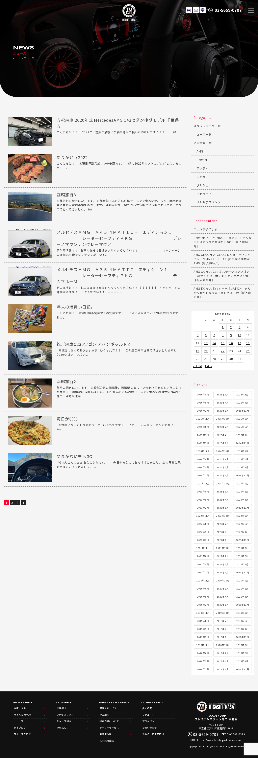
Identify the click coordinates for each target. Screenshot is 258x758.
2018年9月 (242, 645)
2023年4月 (223, 499)
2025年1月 (223, 443)
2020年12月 (242, 572)
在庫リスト (189, 10)
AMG (200, 151)
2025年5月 (203, 435)
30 (231, 359)
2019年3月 (242, 628)
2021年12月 (242, 540)
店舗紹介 (61, 708)
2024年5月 (203, 467)
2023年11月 (203, 483)
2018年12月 (242, 637)
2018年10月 (222, 645)
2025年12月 (242, 410)
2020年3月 (242, 596)
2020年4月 (223, 596)
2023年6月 (242, 491)
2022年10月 (222, 515)
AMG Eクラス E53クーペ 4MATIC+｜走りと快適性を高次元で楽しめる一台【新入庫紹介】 (222, 292)
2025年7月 (223, 426)
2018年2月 (203, 669)
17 (239, 343)
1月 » (208, 366)
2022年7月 (223, 523)
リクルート (148, 714)
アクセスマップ (65, 714)
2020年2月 (203, 604)
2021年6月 (242, 556)
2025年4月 (223, 435)
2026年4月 (223, 402)
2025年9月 (242, 418)
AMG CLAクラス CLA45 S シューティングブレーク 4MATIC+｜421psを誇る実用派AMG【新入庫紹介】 (222, 259)
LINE (203, 10)
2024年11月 (203, 451)
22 (223, 351)
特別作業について (109, 721)
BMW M (202, 160)
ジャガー (202, 177)
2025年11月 (203, 418)
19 (197, 351)
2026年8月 (203, 394)
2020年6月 (242, 588)
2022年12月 (242, 507)
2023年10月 (222, 483)
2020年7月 (223, 588)
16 (231, 343)
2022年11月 (203, 515)
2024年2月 (203, 475)
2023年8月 (203, 491)
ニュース (18, 721)
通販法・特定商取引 (153, 734)
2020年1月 (223, 604)
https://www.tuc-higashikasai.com (219, 740)
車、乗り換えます (206, 229)
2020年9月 (242, 580)
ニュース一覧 (202, 134)
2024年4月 (223, 467)
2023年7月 (223, 491)
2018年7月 (223, 653)
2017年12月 (242, 669)
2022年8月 (203, 523)
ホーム (17, 58)
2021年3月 (242, 564)
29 (223, 359)
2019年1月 (223, 637)
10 (239, 335)
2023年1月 (223, 507)
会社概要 (147, 708)
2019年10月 (222, 612)
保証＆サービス (108, 708)
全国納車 (104, 714)
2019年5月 (203, 628)
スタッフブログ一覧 (207, 126)
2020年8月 (203, 588)
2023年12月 (242, 475)
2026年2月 (203, 410)
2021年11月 (203, 548)
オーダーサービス (109, 727)
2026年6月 (242, 394)
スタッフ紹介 (64, 721)
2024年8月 (203, 459)
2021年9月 (242, 548)
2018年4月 (223, 661)
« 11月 (197, 366)
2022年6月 (242, 523)
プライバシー (149, 721)
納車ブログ (20, 727)
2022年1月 (223, 540)
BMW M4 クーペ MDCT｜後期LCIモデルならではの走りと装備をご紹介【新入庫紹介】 (223, 242)
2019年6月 (242, 620)
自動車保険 (106, 734)
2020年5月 (203, 596)
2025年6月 (242, 426)
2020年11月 (203, 580)
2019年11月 (203, 612)
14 (214, 343)
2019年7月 (223, 620)
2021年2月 (203, 572)
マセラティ (204, 194)
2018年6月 (242, 653)
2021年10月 (222, 548)
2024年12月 (242, 443)
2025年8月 (203, 426)
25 (248, 351)
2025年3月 (242, 435)
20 (206, 351)
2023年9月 (242, 483)
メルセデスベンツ (209, 202)
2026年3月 (242, 402)
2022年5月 (203, 531)
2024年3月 (242, 467)
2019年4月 (223, 628)
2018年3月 (242, 661)
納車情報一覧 (203, 143)
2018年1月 (223, 669)
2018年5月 (203, 661)
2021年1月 (223, 572)
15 (223, 343)
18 (248, 343)
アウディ (202, 168)
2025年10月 (222, 418)
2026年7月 (223, 394)
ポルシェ (203, 185)
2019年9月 (242, 612)
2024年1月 (223, 475)
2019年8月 (203, 620)
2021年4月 (223, 564)
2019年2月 (203, 637)
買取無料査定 (107, 740)
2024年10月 (222, 451)
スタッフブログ (22, 734)
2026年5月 (203, 402)
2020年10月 (222, 580)
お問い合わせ (149, 727)
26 (197, 359)
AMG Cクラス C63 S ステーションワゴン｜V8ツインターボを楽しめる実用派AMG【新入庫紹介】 (221, 276)
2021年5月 (203, 564)
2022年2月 (203, 540)
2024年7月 (223, 459)
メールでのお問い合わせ (196, 10)
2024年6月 (242, 459)
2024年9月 (242, 451)
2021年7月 (223, 556)
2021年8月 (203, 556)
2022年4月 (223, 531)
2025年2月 (203, 443)
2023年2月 (203, 507)
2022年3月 (242, 531)
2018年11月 (203, 645)
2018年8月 (203, 653)
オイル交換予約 (22, 714)
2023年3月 (242, 499)
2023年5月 (203, 499)
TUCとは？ (63, 727)
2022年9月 (242, 515)
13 (206, 343)
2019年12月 (242, 604)
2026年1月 (223, 410)
